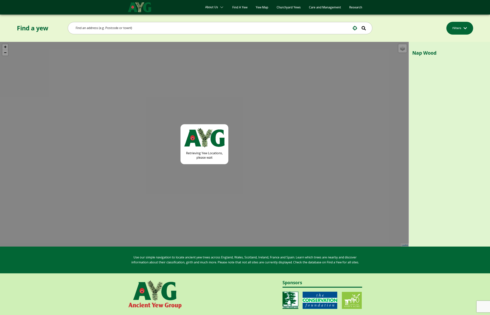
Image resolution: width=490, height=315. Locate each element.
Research (355, 7)
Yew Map (262, 7)
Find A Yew (239, 7)
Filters (457, 28)
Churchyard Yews (289, 7)
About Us (211, 7)
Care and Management (325, 7)
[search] (209, 28)
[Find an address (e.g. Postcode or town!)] (366, 28)
